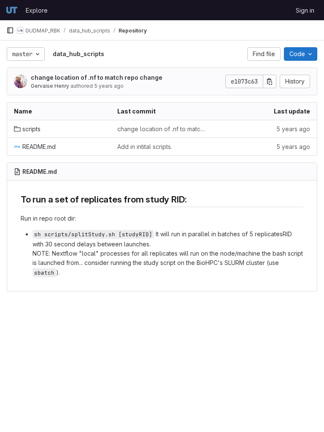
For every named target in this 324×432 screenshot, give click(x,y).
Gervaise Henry (50, 86)
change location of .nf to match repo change (96, 77)
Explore (37, 10)
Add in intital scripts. (144, 146)
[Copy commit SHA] (269, 81)
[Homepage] (12, 10)
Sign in (305, 10)
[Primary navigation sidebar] (10, 30)
